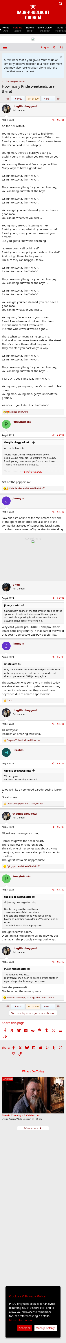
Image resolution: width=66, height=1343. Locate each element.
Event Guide (44, 29)
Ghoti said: (10, 664)
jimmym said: (12, 605)
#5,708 (60, 826)
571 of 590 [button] (32, 98)
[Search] (61, 47)
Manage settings (46, 1328)
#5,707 (60, 763)
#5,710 (60, 961)
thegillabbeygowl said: (17, 442)
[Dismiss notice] (60, 57)
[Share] (53, 120)
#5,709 (60, 889)
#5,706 (60, 723)
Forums (17, 29)
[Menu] (5, 47)
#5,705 (60, 657)
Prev (19, 98)
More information (20, 1320)
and (18, 411)
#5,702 (60, 435)
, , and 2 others (30, 997)
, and (23, 740)
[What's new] (54, 47)
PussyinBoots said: (15, 969)
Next (47, 98)
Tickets (30, 29)
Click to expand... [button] (33, 471)
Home (5, 29)
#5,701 (60, 119)
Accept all (24, 1328)
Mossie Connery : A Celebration (21, 1115)
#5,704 (60, 598)
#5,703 (60, 511)
